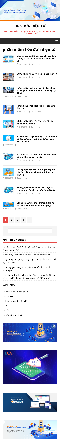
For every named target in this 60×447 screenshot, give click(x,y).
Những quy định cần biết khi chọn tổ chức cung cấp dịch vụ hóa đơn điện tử (36, 188)
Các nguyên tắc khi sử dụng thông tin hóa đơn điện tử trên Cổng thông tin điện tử (36, 172)
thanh (5, 254)
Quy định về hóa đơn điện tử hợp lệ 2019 (37, 74)
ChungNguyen (36, 64)
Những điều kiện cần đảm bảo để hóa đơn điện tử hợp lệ (35, 122)
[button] (56, 41)
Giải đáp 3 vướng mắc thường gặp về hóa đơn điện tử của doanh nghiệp (35, 204)
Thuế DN (7, 305)
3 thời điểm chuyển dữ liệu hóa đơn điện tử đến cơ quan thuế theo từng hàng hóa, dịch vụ (37, 139)
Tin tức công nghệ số (12, 315)
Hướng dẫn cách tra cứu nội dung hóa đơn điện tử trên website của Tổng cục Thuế (36, 90)
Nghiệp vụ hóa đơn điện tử (15, 301)
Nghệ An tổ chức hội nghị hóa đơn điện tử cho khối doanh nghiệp (36, 155)
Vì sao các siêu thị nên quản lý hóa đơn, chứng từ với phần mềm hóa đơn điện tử (36, 58)
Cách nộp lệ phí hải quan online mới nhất (32, 254)
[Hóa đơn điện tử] (30, 19)
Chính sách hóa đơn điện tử (15, 291)
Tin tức (6, 310)
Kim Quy (6, 247)
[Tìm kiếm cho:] (30, 230)
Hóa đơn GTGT (10, 296)
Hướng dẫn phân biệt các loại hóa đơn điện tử (36, 107)
